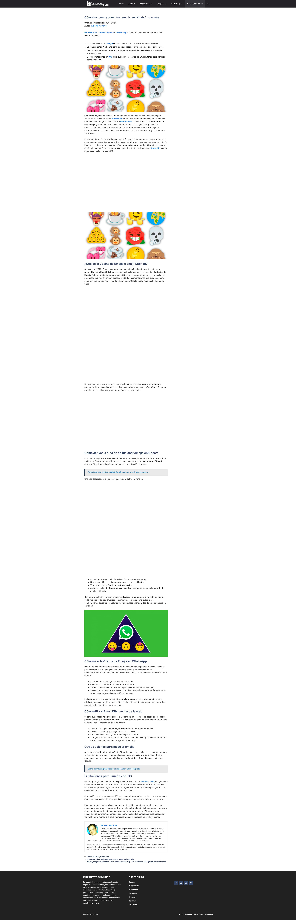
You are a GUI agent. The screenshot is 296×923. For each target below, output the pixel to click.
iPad (152, 781)
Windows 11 (134, 886)
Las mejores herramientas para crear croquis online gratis (110, 859)
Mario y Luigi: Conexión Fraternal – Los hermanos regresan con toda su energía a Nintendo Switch (126, 862)
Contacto (209, 914)
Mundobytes (90, 32)
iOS (110, 57)
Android (155, 148)
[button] (208, 4)
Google (109, 43)
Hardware (133, 893)
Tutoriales (133, 905)
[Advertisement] (126, 172)
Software (133, 901)
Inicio (121, 4)
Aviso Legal (198, 914)
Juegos (132, 882)
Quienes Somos (185, 914)
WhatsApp (121, 32)
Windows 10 (134, 890)
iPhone (144, 781)
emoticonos (126, 121)
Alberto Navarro (99, 26)
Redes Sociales (106, 32)
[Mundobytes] (97, 4)
